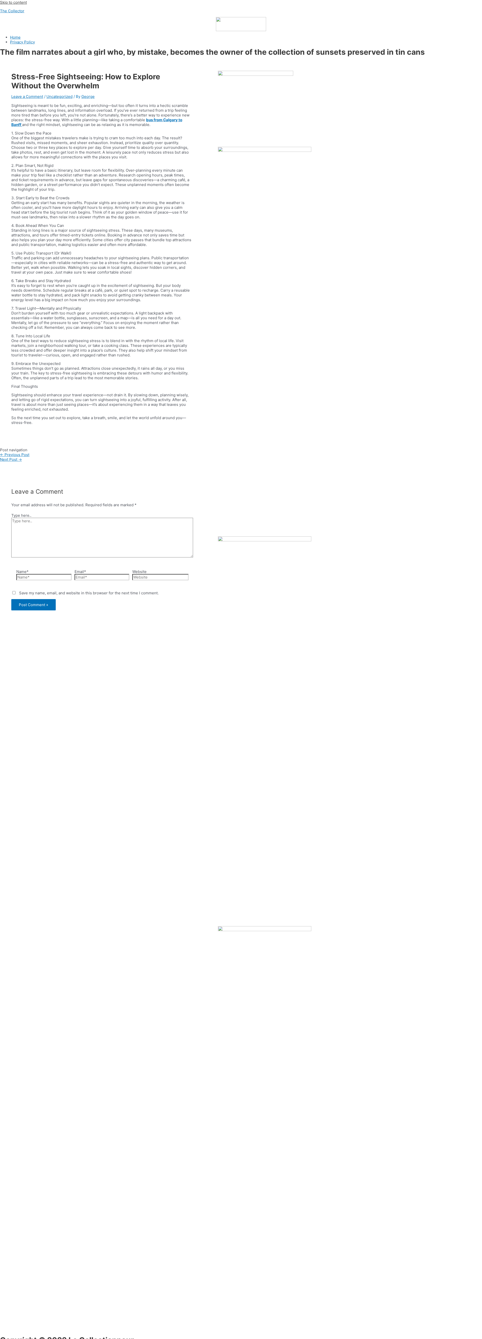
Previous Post (14, 454)
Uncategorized (59, 96)
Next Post (11, 459)
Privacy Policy (22, 42)
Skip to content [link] (13, 2)
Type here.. (21, 515)
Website (139, 571)
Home (15, 37)
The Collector (12, 11)
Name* (22, 571)
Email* (80, 571)
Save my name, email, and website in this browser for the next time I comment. (89, 593)
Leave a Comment (27, 96)
